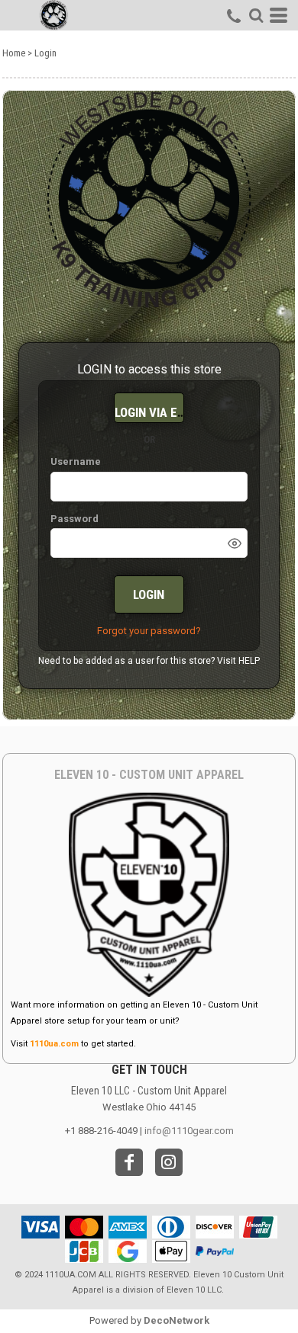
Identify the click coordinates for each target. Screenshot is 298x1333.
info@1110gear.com (189, 1130)
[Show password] (235, 543)
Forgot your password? (149, 630)
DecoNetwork (176, 1320)
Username (75, 461)
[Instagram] (169, 1162)
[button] (256, 15)
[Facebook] (129, 1162)
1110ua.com (54, 1044)
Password (74, 518)
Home (13, 53)
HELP (249, 660)
